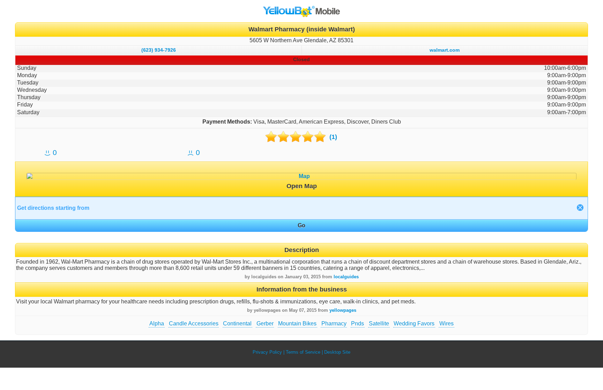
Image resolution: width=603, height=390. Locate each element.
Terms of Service (303, 352)
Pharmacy (334, 323)
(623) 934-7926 (158, 50)
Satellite (379, 323)
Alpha (156, 323)
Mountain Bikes (297, 323)
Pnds (357, 323)
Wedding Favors (414, 323)
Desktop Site (337, 352)
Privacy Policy (267, 352)
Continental (237, 323)
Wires (446, 323)
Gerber (265, 323)
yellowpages (342, 310)
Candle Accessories (193, 323)
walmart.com (445, 50)
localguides (346, 276)
